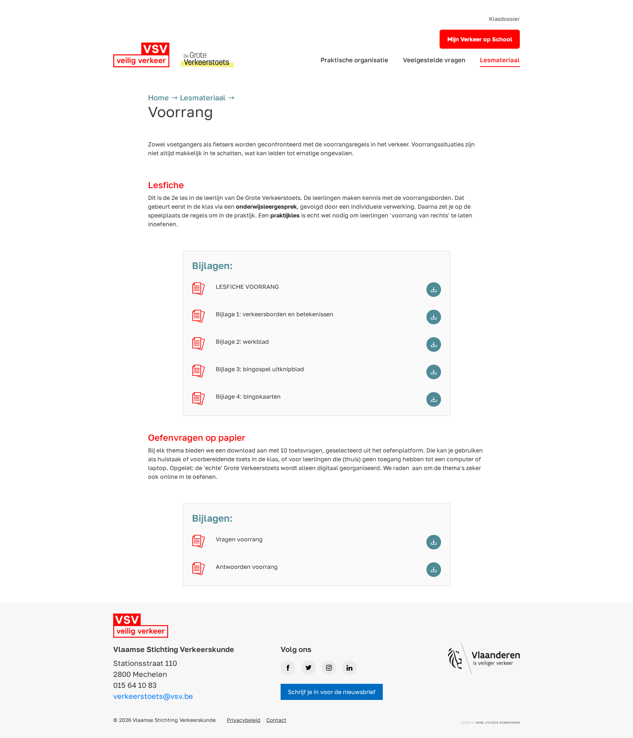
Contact (276, 720)
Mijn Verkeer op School (479, 39)
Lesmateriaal (500, 60)
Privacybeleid (243, 720)
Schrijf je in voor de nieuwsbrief (331, 692)
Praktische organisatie (354, 60)
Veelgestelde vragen (434, 60)
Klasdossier (504, 18)
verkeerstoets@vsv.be (153, 696)
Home (158, 97)
